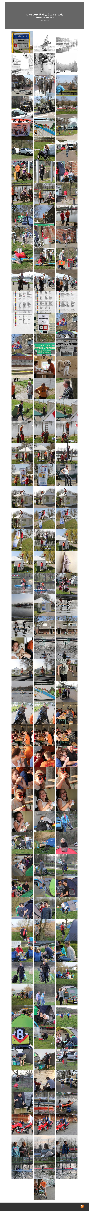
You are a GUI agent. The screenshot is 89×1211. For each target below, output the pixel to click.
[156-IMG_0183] (66, 1146)
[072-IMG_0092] (66, 540)
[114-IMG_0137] (66, 843)
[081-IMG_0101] (66, 605)
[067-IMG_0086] (23, 518)
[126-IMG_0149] (66, 929)
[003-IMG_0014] (66, 42)
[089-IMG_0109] (45, 670)
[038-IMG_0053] (45, 302)
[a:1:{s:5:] (23, 42)
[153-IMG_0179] (66, 1124)
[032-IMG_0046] (45, 258)
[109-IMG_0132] (23, 821)
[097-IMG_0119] (23, 735)
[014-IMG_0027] (45, 128)
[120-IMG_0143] (66, 886)
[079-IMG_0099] (23, 605)
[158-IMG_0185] (45, 1168)
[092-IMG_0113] (45, 691)
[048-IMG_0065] (66, 367)
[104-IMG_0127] (45, 778)
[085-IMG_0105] (23, 648)
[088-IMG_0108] (23, 670)
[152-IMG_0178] (45, 1124)
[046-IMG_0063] (23, 367)
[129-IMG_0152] (66, 951)
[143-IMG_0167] (45, 1059)
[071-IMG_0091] (45, 540)
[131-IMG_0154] (45, 973)
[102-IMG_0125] (66, 756)
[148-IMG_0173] (23, 1103)
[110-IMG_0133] (45, 821)
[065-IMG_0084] (45, 496)
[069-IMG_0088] (66, 518)
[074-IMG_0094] (45, 561)
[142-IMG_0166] (23, 1059)
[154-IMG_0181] (23, 1146)
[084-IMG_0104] (66, 626)
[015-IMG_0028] (66, 128)
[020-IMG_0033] (45, 172)
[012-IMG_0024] (66, 107)
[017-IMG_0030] (45, 150)
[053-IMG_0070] (45, 410)
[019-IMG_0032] (23, 172)
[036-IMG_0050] (66, 280)
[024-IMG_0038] (66, 193)
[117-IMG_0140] (66, 864)
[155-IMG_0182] (45, 1146)
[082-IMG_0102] (23, 626)
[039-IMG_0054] (66, 302)
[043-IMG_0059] (23, 345)
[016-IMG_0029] (23, 150)
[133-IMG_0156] (23, 994)
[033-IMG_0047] (66, 258)
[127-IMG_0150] (23, 951)
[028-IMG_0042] (23, 237)
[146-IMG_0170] (45, 1081)
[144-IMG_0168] (66, 1059)
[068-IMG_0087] (45, 518)
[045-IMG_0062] (66, 345)
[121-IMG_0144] (23, 908)
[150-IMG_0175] (66, 1103)
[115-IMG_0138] (23, 864)
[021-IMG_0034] (66, 172)
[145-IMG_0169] (23, 1081)
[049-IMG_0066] (23, 388)
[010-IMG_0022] (23, 107)
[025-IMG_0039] (23, 215)
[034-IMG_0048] (23, 280)
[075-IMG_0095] (66, 561)
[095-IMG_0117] (45, 713)
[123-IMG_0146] (66, 908)
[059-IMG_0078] (45, 453)
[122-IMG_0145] (45, 908)
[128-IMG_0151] (45, 951)
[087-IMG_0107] (66, 648)
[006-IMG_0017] (66, 64)
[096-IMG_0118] (66, 713)
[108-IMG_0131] (66, 800)
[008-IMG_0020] (45, 85)
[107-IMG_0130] (45, 800)
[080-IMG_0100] (45, 605)
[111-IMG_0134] (66, 821)
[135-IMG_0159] (66, 994)
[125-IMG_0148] (45, 929)
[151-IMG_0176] (23, 1124)
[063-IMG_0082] (66, 475)
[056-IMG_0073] (45, 432)
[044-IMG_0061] (45, 345)
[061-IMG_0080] (23, 475)
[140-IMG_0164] (45, 1038)
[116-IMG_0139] (45, 864)
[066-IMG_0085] (66, 496)
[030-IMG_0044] (66, 237)
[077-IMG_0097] (45, 583)
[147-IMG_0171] (66, 1081)
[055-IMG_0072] (23, 432)
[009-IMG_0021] (66, 85)
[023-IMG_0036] (45, 193)
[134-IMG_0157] (45, 994)
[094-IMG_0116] (23, 713)
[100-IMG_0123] (23, 756)
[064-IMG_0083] (23, 496)
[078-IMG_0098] (66, 583)
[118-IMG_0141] (23, 886)
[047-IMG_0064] (45, 367)
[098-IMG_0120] (45, 735)
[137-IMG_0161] (45, 1016)
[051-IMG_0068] (66, 388)
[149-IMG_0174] (45, 1103)
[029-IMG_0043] (45, 237)
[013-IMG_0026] (23, 128)
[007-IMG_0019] (23, 85)
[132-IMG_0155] (66, 973)
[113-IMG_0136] (45, 843)
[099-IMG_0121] (66, 735)
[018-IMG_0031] (66, 150)
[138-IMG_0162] (66, 1016)
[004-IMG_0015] (23, 64)
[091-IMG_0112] (23, 691)
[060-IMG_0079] (66, 453)
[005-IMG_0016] (45, 64)
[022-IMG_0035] (23, 193)
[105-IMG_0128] (66, 778)
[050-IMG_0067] (45, 388)
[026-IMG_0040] (45, 215)
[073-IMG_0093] (23, 561)
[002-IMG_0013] (45, 42)
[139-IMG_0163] (23, 1038)
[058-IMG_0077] (23, 453)
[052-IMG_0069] (23, 410)
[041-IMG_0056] (45, 323)
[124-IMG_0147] (23, 929)
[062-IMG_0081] (45, 475)
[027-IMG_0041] (66, 215)
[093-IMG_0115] (66, 691)
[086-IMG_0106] (45, 648)
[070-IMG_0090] (23, 540)
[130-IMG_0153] (23, 973)
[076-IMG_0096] (23, 583)
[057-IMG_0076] (66, 432)
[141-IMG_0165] (66, 1038)
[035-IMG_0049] (45, 280)
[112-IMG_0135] (23, 843)
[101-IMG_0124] (45, 756)
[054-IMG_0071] (66, 410)
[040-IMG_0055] (23, 323)
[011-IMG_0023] (45, 107)
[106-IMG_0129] (23, 800)
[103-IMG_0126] (23, 778)
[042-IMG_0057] (66, 323)
